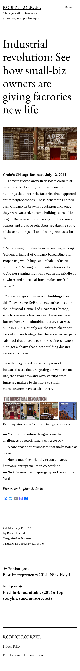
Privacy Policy (11, 646)
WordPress (36, 655)
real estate (38, 543)
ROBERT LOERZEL (22, 7)
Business (26, 538)
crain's (16, 543)
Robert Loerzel (16, 533)
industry (26, 543)
